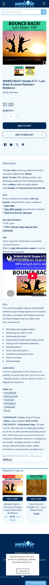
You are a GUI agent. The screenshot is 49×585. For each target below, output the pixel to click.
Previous (3, 499)
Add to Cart (12, 499)
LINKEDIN (9, 407)
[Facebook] (5, 144)
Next (45, 499)
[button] (24, 134)
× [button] (38, 552)
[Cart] (44, 3)
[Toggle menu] (3, 3)
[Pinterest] (22, 144)
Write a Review (10, 92)
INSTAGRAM (10, 396)
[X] (17, 144)
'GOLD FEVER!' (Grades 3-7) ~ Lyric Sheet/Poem (36, 507)
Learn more (22, 571)
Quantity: (8, 110)
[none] (24, 43)
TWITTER (9, 400)
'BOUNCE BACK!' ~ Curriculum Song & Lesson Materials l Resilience (13, 508)
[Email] (11, 144)
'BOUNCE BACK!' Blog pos (17, 213)
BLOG (7, 410)
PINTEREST (10, 403)
